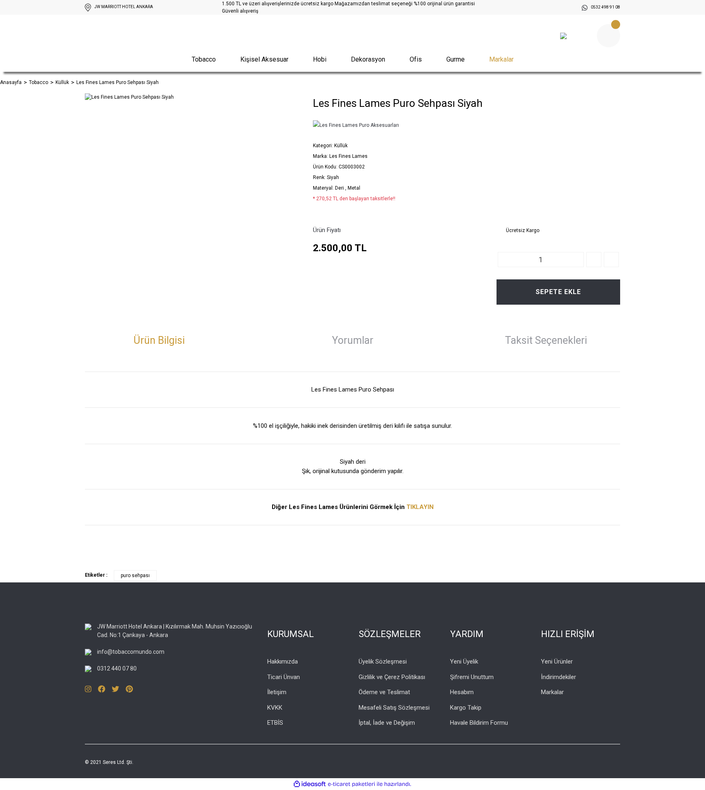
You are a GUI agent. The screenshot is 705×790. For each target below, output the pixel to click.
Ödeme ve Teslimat (384, 692)
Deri (340, 188)
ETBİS (275, 722)
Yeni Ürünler (557, 661)
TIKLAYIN (420, 507)
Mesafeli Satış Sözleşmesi (394, 707)
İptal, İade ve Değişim (387, 722)
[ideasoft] (309, 784)
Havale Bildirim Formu (479, 722)
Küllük (341, 145)
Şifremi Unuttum (472, 677)
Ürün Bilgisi (159, 340)
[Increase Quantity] (593, 259)
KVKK (274, 707)
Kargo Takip (465, 707)
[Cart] (608, 35)
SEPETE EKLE (558, 292)
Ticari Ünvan (283, 677)
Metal (354, 188)
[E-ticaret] (351, 784)
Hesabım (462, 692)
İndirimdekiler (558, 677)
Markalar (501, 59)
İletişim (276, 692)
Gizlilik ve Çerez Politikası (392, 677)
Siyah (333, 177)
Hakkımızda (282, 661)
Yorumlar (352, 340)
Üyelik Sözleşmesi (383, 661)
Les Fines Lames (348, 156)
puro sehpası (135, 575)
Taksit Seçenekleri (546, 340)
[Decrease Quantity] (611, 259)
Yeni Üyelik (464, 661)
